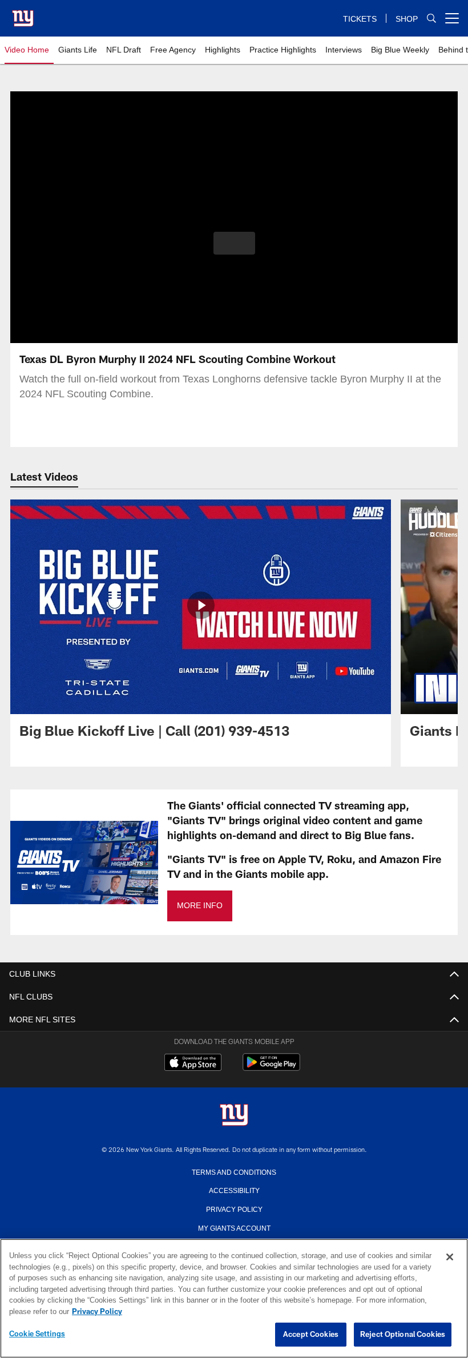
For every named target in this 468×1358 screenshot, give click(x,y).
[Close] (449, 1257)
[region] (234, 1298)
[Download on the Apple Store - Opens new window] (193, 1063)
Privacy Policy (234, 1208)
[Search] (431, 18)
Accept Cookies (310, 1334)
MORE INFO (199, 905)
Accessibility (234, 1190)
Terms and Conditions (234, 1171)
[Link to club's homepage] (23, 14)
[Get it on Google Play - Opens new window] (271, 1068)
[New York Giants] (234, 1115)
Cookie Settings (37, 1334)
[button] (234, 243)
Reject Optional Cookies (402, 1334)
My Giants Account (234, 1227)
